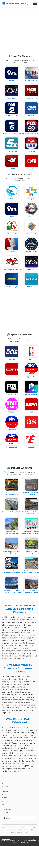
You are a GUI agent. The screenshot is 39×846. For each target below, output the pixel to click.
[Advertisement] (19, 29)
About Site (5, 802)
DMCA (4, 805)
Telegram (5, 797)
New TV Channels (7, 787)
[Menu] (35, 3)
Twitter (4, 794)
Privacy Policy (6, 809)
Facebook (5, 791)
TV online (5, 784)
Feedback (5, 812)
